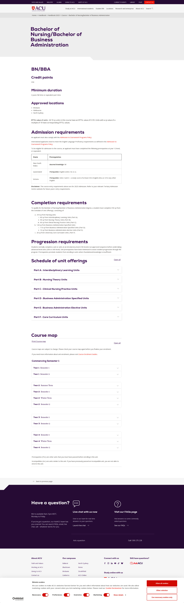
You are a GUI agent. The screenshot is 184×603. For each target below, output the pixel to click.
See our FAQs (119, 525)
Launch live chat (79, 525)
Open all (117, 260)
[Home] (38, 8)
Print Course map (39, 341)
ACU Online (82, 575)
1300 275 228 (137, 540)
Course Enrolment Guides (87, 354)
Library (132, 2)
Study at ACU (70, 8)
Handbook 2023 (54, 15)
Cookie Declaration (114, 588)
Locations (109, 8)
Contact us (149, 2)
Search (148, 8)
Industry (50, 2)
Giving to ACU (70, 2)
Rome (80, 567)
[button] (76, 270)
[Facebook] (105, 563)
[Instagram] (108, 563)
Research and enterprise (124, 8)
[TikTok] (118, 563)
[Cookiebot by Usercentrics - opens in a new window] (18, 598)
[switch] (67, 595)
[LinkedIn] (112, 563)
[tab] (76, 269)
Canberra (66, 575)
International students (85, 8)
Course (64, 15)
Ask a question (79, 540)
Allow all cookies (162, 583)
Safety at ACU (82, 2)
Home (34, 15)
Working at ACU (37, 567)
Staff (140, 2)
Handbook (42, 15)
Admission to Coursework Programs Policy (75, 137)
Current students (120, 2)
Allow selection (162, 590)
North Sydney (83, 563)
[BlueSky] (122, 563)
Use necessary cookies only (162, 597)
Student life (100, 8)
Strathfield (82, 571)
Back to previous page (44, 481)
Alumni (59, 2)
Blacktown (66, 567)
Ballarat (65, 563)
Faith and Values (37, 2)
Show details (118, 595)
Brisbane (66, 571)
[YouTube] (115, 563)
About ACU (140, 8)
